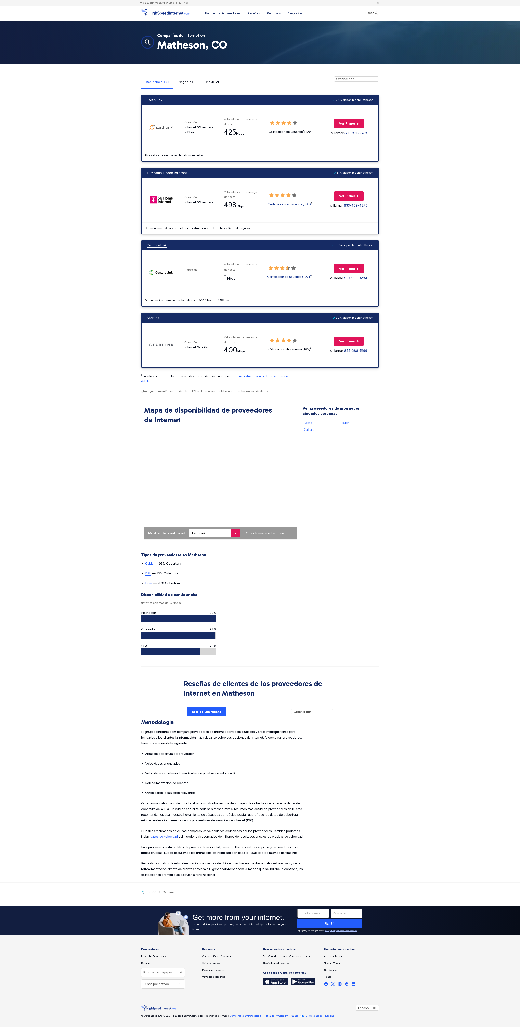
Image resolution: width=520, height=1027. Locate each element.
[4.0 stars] (288, 268)
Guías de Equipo (211, 963)
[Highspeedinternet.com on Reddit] (347, 985)
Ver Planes (345, 123)
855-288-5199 (355, 350)
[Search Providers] (180, 972)
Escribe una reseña (206, 712)
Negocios (295, 13)
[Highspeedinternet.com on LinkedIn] (354, 985)
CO (154, 892)
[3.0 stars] (282, 268)
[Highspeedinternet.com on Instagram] (340, 985)
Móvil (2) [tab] (212, 82)
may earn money (153, 2)
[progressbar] (178, 618)
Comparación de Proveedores (217, 956)
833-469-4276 (356, 205)
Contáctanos (330, 970)
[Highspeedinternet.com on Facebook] (326, 985)
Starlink (153, 318)
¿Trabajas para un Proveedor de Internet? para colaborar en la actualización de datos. (205, 391)
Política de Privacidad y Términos (280, 1015)
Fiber (148, 583)
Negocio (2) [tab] (187, 82)
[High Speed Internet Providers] (165, 13)
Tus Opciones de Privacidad (319, 1015)
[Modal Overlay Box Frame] (260, 920)
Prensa (327, 976)
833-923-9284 (355, 278)
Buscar (369, 13)
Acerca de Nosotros (334, 956)
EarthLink (154, 100)
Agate (308, 423)
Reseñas (253, 13)
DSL (148, 573)
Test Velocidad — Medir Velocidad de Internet (287, 956)
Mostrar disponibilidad (166, 533)
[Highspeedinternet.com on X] (333, 985)
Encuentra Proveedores (222, 13)
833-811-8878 (355, 133)
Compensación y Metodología (245, 1015)
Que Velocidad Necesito (276, 963)
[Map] (220, 482)
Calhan (309, 430)
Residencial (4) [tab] (157, 82)
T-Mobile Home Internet (167, 172)
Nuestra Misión (332, 963)
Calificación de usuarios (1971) (289, 277)
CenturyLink (157, 245)
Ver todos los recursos (213, 976)
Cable (149, 563)
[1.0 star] (271, 268)
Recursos (274, 13)
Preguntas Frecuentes (213, 970)
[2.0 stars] (276, 268)
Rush (345, 423)
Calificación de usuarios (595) (289, 204)
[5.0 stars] (293, 268)
